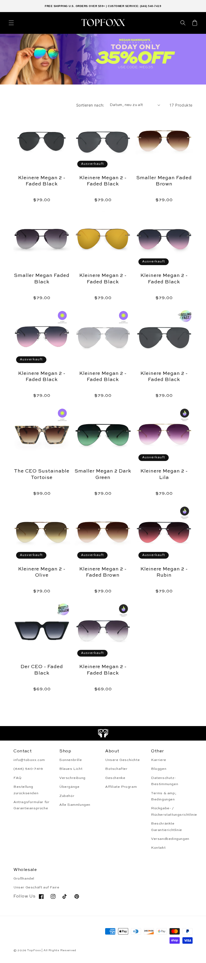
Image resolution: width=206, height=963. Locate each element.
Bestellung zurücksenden (25, 790)
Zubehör (66, 796)
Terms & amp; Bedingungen (163, 796)
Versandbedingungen (170, 839)
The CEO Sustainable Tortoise (41, 474)
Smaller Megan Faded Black (41, 278)
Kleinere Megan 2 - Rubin (164, 572)
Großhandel (23, 878)
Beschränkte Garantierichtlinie (166, 827)
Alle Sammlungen (74, 805)
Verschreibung (72, 778)
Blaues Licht (70, 769)
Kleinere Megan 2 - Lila (164, 474)
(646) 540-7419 (28, 769)
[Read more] (103, 733)
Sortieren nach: (90, 105)
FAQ (17, 778)
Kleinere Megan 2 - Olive (41, 572)
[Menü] (11, 23)
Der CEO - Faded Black (42, 669)
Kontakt (158, 848)
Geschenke (115, 778)
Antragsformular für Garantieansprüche (31, 805)
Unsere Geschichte (122, 760)
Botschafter (116, 769)
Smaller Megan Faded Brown (164, 180)
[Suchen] (183, 23)
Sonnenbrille (70, 760)
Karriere (158, 760)
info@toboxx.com (29, 760)
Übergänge (69, 787)
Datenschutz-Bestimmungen (164, 781)
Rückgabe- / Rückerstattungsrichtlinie (174, 811)
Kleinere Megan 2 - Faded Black (41, 180)
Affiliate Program (121, 787)
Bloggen (158, 769)
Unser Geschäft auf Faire (36, 887)
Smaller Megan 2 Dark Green (103, 474)
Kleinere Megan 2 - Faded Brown (103, 572)
